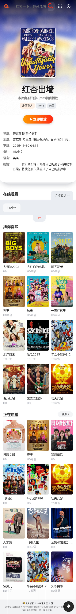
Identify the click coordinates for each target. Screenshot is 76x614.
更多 (64, 414)
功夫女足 (57, 398)
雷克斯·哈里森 (22, 139)
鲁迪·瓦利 (56, 139)
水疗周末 (9, 354)
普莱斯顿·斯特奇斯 (25, 133)
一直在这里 (58, 310)
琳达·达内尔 (41, 139)
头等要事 (57, 586)
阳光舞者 (57, 267)
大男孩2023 (11, 267)
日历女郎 (9, 454)
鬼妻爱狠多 (34, 398)
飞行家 (7, 498)
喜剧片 (29, 105)
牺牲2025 (33, 354)
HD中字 (11, 207)
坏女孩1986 (35, 498)
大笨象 (7, 542)
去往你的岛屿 (36, 267)
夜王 (6, 310)
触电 (30, 310)
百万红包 (9, 398)
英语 (16, 158)
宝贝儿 (7, 586)
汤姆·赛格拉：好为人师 (62, 542)
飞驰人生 (33, 542)
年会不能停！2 (61, 354)
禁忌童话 (57, 454)
